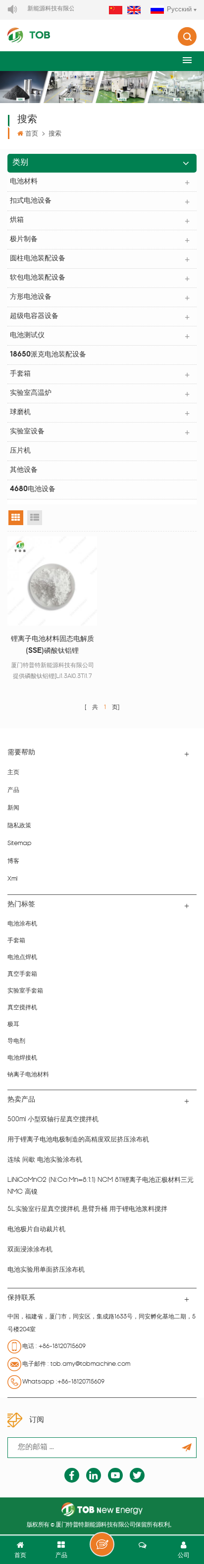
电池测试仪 (27, 335)
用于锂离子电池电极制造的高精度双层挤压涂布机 (78, 1140)
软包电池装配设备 (37, 278)
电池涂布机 (22, 924)
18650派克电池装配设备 (48, 354)
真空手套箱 (22, 974)
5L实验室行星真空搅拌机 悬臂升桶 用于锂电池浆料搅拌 (87, 1209)
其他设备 (24, 470)
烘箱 (17, 220)
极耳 (13, 1025)
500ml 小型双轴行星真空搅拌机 (53, 1119)
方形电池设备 (30, 297)
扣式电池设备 (30, 201)
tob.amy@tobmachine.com (90, 1364)
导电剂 (16, 1041)
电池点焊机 (22, 957)
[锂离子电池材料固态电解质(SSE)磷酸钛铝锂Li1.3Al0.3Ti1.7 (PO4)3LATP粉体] (52, 581)
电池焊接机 (22, 1058)
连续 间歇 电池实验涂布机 (44, 1160)
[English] (134, 10)
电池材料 (24, 181)
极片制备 (24, 239)
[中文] (115, 10)
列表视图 (34, 517)
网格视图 (15, 517)
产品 (13, 790)
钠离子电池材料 (28, 1075)
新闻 (13, 808)
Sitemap (19, 844)
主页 (13, 773)
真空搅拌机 (22, 1008)
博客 (13, 861)
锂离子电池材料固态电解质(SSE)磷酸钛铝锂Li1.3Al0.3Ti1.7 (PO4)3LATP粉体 (52, 646)
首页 (31, 134)
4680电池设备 (32, 489)
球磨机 (20, 412)
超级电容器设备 (34, 316)
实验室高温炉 (30, 393)
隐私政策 (19, 826)
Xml (12, 879)
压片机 (20, 451)
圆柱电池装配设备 (37, 258)
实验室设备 (27, 431)
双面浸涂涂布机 (29, 1249)
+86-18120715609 (62, 1347)
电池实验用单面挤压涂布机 (46, 1270)
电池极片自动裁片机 (36, 1229)
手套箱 (20, 374)
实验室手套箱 (25, 991)
